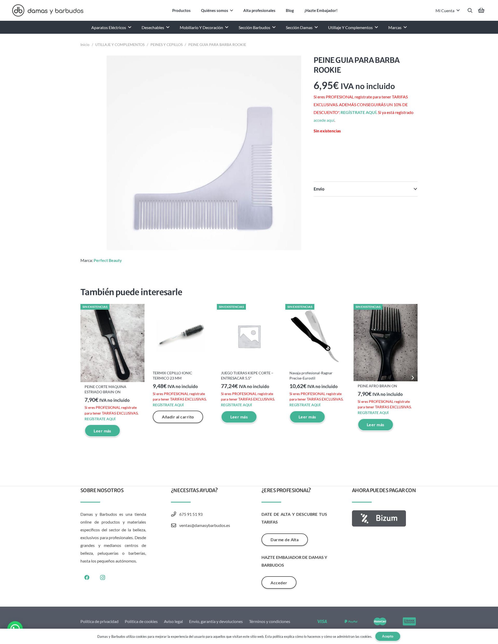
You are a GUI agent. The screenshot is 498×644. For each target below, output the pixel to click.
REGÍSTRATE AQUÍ (358, 112)
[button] (231, 10)
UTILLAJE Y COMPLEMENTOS (119, 44)
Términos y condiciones (269, 621)
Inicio (84, 44)
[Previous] (85, 377)
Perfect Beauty (108, 260)
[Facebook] (86, 577)
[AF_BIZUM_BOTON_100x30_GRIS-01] (385, 518)
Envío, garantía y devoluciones (216, 621)
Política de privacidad (99, 621)
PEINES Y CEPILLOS (166, 44)
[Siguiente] (412, 377)
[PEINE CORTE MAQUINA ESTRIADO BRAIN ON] (112, 343)
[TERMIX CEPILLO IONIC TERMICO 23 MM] (181, 336)
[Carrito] (481, 10)
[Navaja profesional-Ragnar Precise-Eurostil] (317, 336)
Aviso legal (173, 621)
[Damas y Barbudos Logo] (47, 10)
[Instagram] (102, 577)
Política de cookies (141, 621)
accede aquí (324, 120)
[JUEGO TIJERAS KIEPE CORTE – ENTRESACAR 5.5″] (249, 336)
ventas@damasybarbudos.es (204, 525)
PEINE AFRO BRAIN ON (377, 386)
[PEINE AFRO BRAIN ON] (386, 342)
